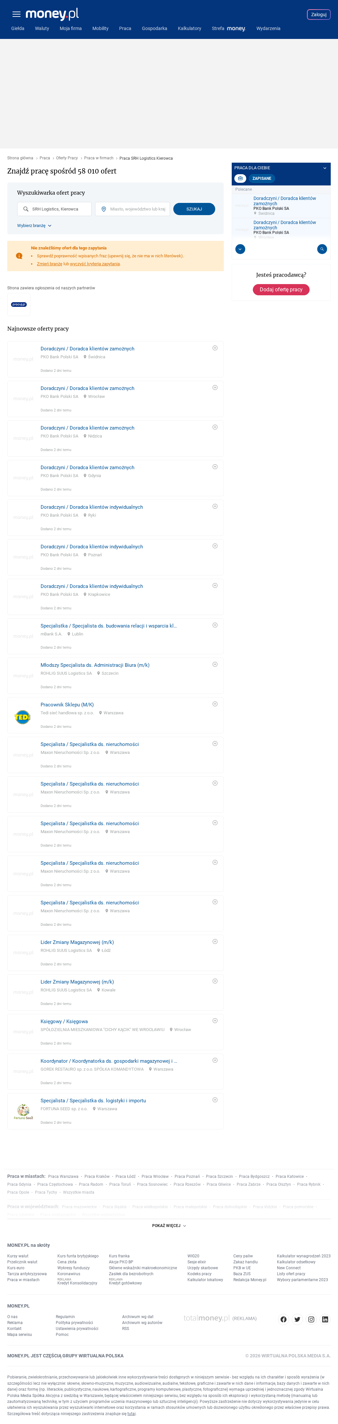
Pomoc (62, 1334)
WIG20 (193, 1256)
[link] (115, 359)
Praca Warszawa (63, 1176)
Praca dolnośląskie (230, 1207)
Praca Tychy (46, 1192)
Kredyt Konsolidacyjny (77, 1283)
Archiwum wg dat (137, 1316)
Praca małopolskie (190, 1207)
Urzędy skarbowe (202, 1268)
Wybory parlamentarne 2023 (302, 1280)
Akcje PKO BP (121, 1262)
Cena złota (67, 1262)
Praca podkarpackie (58, 1215)
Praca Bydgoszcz (254, 1176)
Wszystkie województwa (103, 1215)
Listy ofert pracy (291, 1274)
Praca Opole (18, 1192)
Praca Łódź (126, 1176)
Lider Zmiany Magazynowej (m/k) (77, 942)
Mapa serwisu (19, 1334)
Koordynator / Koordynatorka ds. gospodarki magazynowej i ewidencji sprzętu (109, 1061)
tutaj (131, 1413)
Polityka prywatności (74, 1322)
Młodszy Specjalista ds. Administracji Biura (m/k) (95, 665)
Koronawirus (68, 1274)
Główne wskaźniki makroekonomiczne (143, 1268)
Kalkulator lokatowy (205, 1280)
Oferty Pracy (67, 158)
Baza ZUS (242, 1274)
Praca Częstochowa (55, 1184)
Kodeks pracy (199, 1274)
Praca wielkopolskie (150, 1207)
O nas (12, 1316)
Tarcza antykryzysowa (27, 1274)
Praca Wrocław (155, 1176)
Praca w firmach (99, 158)
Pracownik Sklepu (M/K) (67, 705)
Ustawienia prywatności (77, 1328)
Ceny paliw (243, 1256)
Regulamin (65, 1316)
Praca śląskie (114, 1207)
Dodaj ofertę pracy (281, 289)
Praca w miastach (23, 1280)
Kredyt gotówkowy (125, 1283)
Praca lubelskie (20, 1215)
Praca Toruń (120, 1184)
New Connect (289, 1268)
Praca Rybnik (309, 1184)
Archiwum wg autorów (142, 1322)
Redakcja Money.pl (249, 1280)
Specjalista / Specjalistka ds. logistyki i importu (93, 1101)
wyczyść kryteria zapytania (95, 263)
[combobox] (54, 209)
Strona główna (20, 158)
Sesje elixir (196, 1262)
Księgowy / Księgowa (64, 1021)
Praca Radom (91, 1184)
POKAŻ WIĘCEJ (166, 1225)
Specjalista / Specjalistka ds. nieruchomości (90, 744)
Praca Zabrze (248, 1184)
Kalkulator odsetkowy (296, 1262)
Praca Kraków (97, 1176)
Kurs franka (119, 1256)
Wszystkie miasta (78, 1192)
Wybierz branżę (31, 225)
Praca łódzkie (265, 1207)
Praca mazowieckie (79, 1207)
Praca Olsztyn (278, 1184)
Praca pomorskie (298, 1207)
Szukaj (194, 209)
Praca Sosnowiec (152, 1184)
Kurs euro (15, 1268)
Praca (45, 158)
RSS (125, 1328)
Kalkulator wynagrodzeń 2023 (304, 1256)
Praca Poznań (187, 1176)
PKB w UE (242, 1268)
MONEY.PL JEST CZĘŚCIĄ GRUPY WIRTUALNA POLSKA (65, 1355)
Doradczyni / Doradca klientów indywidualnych (92, 507)
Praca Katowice (290, 1176)
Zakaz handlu (245, 1262)
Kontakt (14, 1328)
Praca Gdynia (19, 1184)
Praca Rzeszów (187, 1184)
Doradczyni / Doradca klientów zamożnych (87, 349)
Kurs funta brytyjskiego (78, 1256)
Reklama (15, 1322)
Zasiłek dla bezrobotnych (131, 1274)
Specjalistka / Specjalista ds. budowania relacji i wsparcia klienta (109, 626)
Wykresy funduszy (73, 1268)
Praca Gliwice (219, 1184)
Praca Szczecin (219, 1176)
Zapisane (262, 178)
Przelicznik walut (22, 1262)
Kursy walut (17, 1256)
